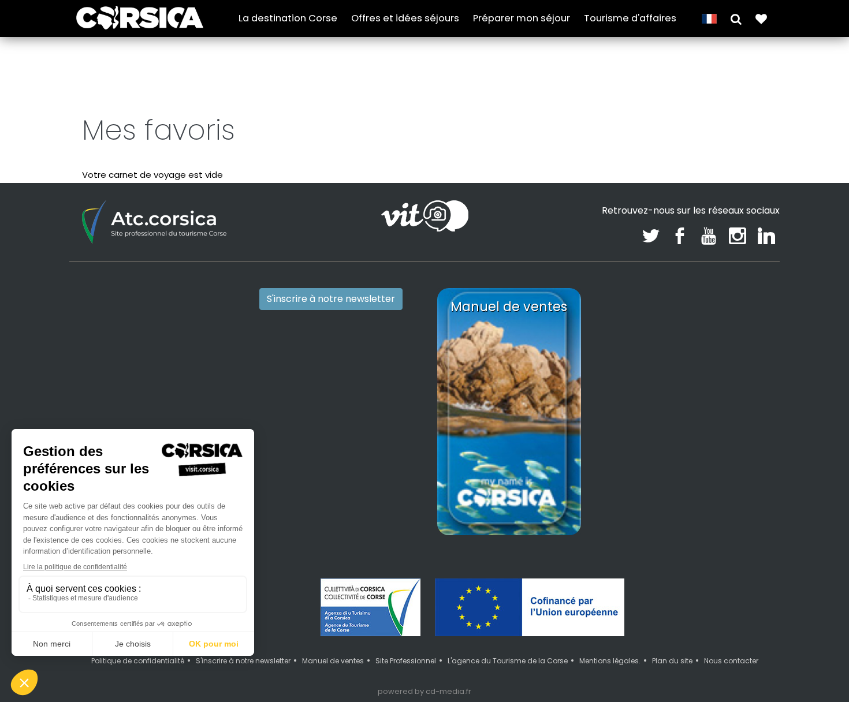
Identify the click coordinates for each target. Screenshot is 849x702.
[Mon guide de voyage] (761, 18)
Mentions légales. (610, 661)
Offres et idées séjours (405, 18)
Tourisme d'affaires (630, 18)
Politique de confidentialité (137, 661)
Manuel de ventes (333, 661)
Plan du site (672, 661)
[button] (736, 18)
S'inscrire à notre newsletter (331, 298)
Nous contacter (731, 661)
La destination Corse (288, 18)
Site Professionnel (405, 661)
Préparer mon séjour (521, 18)
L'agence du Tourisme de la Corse (508, 661)
